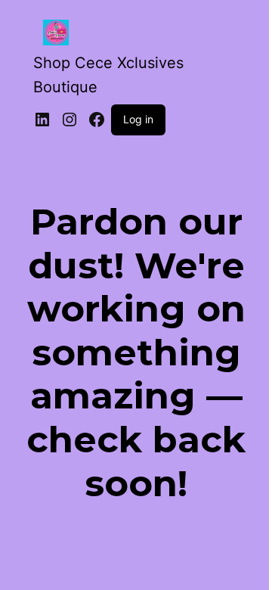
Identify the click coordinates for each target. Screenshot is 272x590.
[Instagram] (69, 119)
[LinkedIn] (42, 119)
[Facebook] (97, 119)
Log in (138, 119)
